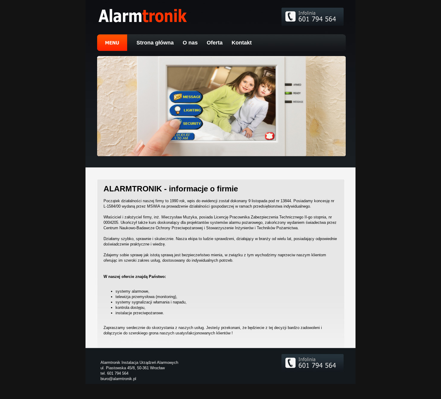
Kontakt (242, 43)
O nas (190, 43)
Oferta (215, 43)
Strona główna (155, 43)
